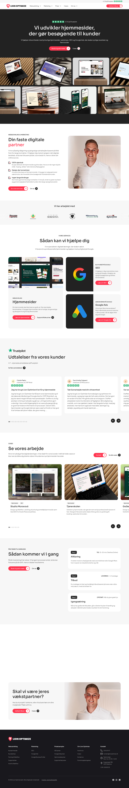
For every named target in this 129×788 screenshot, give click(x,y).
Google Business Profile (38, 757)
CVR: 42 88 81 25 (105, 767)
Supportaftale (12, 760)
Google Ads (34, 754)
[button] (35, 6)
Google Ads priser (59, 754)
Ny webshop (12, 754)
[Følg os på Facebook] (113, 780)
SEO (32, 750)
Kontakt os (80, 757)
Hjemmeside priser (59, 757)
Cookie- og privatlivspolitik (49, 780)
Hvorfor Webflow (13, 763)
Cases (66, 6)
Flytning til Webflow (13, 757)
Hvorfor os (80, 750)
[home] (16, 6)
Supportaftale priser (60, 760)
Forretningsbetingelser (84, 760)
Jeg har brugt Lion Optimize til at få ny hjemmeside (33, 390)
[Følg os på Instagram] (116, 780)
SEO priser (57, 750)
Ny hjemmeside (12, 750)
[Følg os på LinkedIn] (120, 780)
